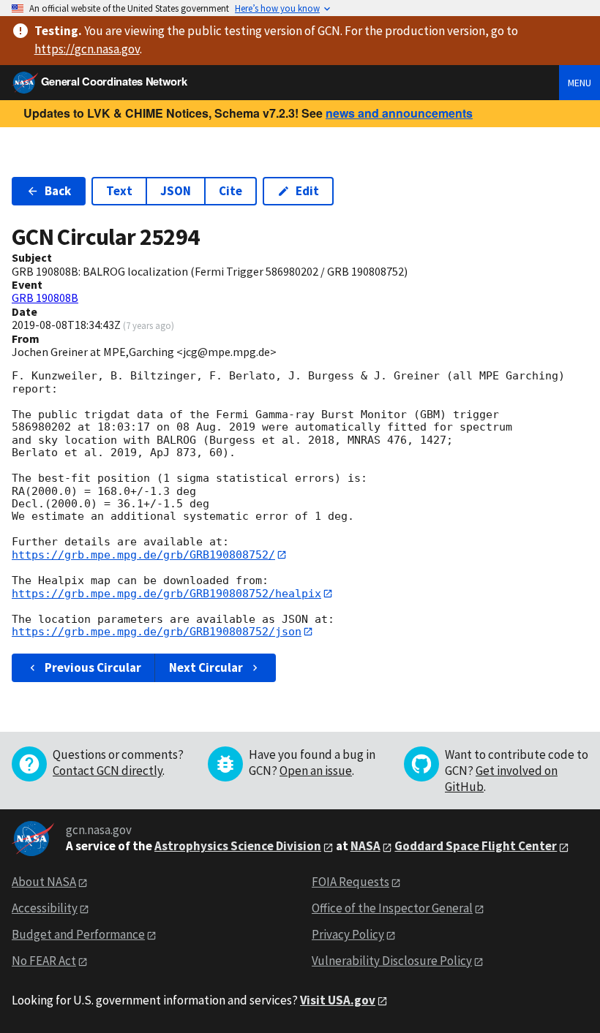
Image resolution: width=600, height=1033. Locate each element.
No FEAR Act (44, 961)
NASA (365, 846)
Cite (230, 191)
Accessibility (45, 908)
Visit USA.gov (337, 1000)
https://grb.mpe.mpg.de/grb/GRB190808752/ (143, 554)
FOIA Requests (350, 882)
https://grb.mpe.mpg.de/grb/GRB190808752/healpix (166, 593)
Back (58, 191)
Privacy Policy (348, 934)
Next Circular (206, 667)
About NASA (44, 882)
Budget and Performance (78, 934)
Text (119, 191)
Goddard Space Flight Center (475, 846)
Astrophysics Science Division (237, 846)
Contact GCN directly (107, 771)
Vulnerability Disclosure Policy (392, 961)
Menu (579, 82)
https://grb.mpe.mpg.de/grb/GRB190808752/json (156, 631)
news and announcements (399, 113)
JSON (175, 191)
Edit (307, 191)
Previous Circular (93, 667)
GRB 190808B (45, 297)
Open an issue (316, 771)
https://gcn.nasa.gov (87, 49)
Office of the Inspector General (392, 908)
